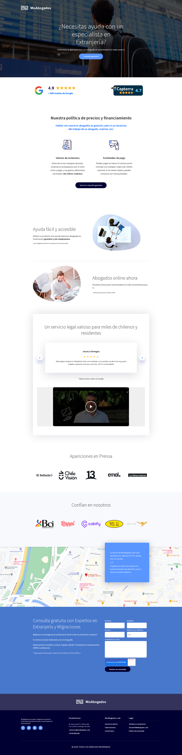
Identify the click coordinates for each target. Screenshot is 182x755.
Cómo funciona (110, 727)
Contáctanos (109, 731)
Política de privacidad (136, 731)
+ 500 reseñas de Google (60, 93)
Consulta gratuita (91, 56)
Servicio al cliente (111, 724)
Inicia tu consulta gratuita (91, 185)
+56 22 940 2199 (74, 733)
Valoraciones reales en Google (91, 379)
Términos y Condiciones (137, 724)
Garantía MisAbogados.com (138, 727)
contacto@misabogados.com (79, 730)
